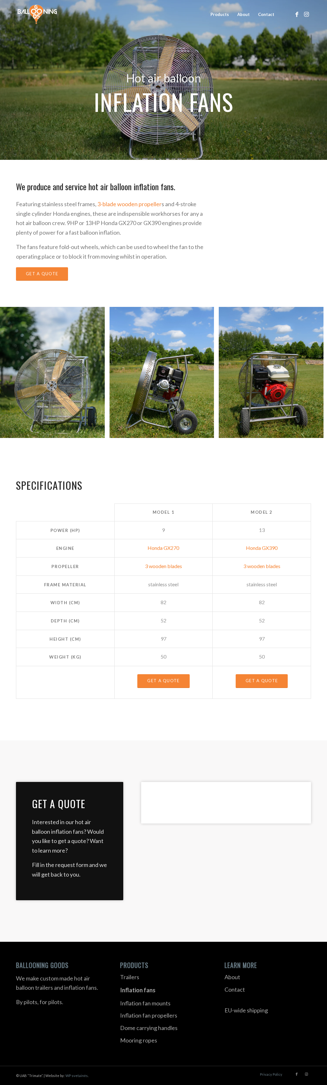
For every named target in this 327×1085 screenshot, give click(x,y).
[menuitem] (219, 14)
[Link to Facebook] (296, 14)
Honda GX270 (163, 548)
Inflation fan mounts (145, 1003)
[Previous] (14, 372)
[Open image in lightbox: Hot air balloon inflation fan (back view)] (316, 431)
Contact (234, 989)
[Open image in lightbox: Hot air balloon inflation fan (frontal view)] (98, 431)
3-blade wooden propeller (129, 203)
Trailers (129, 976)
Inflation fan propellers (148, 1015)
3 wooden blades (163, 566)
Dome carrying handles (149, 1027)
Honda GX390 (262, 548)
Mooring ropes (138, 1040)
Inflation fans (138, 990)
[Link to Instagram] (306, 14)
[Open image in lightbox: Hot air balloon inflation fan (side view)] (207, 431)
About (232, 976)
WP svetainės (76, 1075)
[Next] (312, 372)
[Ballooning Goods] (37, 14)
